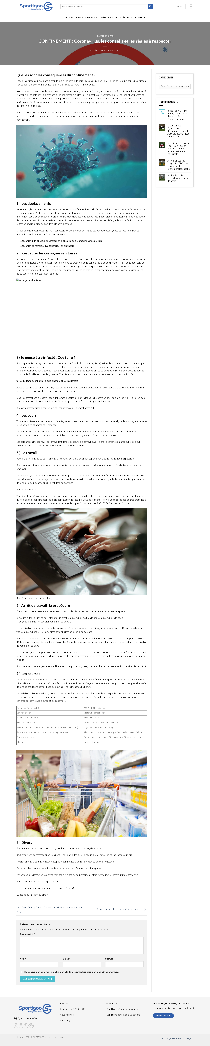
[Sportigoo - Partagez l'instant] (36, 6)
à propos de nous (86, 17)
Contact (140, 17)
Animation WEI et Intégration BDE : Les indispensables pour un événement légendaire (178, 164)
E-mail (66, 959)
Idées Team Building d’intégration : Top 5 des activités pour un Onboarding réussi (177, 114)
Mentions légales (186, 1038)
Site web (109, 959)
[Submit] (150, 6)
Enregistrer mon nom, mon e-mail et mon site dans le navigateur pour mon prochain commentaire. (71, 972)
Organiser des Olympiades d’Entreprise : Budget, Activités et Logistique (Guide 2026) (178, 131)
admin (117, 51)
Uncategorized (105, 36)
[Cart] (191, 6)
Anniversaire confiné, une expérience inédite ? (120, 909)
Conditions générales (168, 1038)
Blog (130, 17)
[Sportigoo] (35, 1009)
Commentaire (27, 934)
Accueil (69, 17)
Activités (120, 17)
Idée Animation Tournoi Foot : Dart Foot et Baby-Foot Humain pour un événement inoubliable (179, 149)
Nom (23, 959)
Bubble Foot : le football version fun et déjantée (178, 178)
